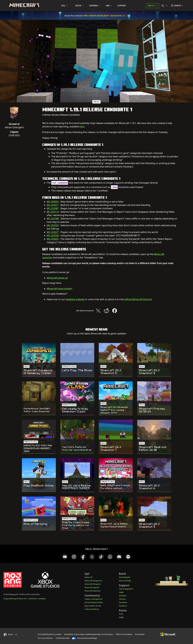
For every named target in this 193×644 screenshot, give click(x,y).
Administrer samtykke (37, 599)
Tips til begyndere (126, 589)
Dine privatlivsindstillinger (87, 638)
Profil (121, 614)
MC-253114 (53, 211)
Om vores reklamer (45, 638)
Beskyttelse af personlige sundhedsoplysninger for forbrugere (88, 634)
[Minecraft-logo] (24, 5)
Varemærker (140, 634)
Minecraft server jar (57, 277)
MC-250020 (53, 201)
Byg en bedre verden (93, 606)
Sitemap (122, 599)
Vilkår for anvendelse (124, 634)
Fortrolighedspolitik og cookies (50, 634)
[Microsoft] (167, 634)
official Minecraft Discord (137, 299)
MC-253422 (53, 238)
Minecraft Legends (92, 587)
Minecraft (88, 577)
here (81, 126)
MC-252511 (53, 205)
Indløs (121, 617)
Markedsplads (124, 577)
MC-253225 (53, 225)
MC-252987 (53, 208)
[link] (65, 557)
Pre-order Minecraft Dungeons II (104, 15)
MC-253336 (53, 235)
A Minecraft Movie (92, 609)
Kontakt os (123, 606)
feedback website (75, 299)
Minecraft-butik (125, 580)
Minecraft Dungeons (93, 584)
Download (123, 602)
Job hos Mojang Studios (94, 602)
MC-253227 (53, 232)
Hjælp (121, 592)
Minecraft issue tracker (59, 288)
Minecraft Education (92, 591)
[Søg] (165, 5)
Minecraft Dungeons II (93, 580)
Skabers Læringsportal (93, 599)
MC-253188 (53, 218)
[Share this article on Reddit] (106, 310)
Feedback (122, 595)
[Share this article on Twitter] (98, 310)
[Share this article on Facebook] (114, 310)
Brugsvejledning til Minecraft (14, 599)
